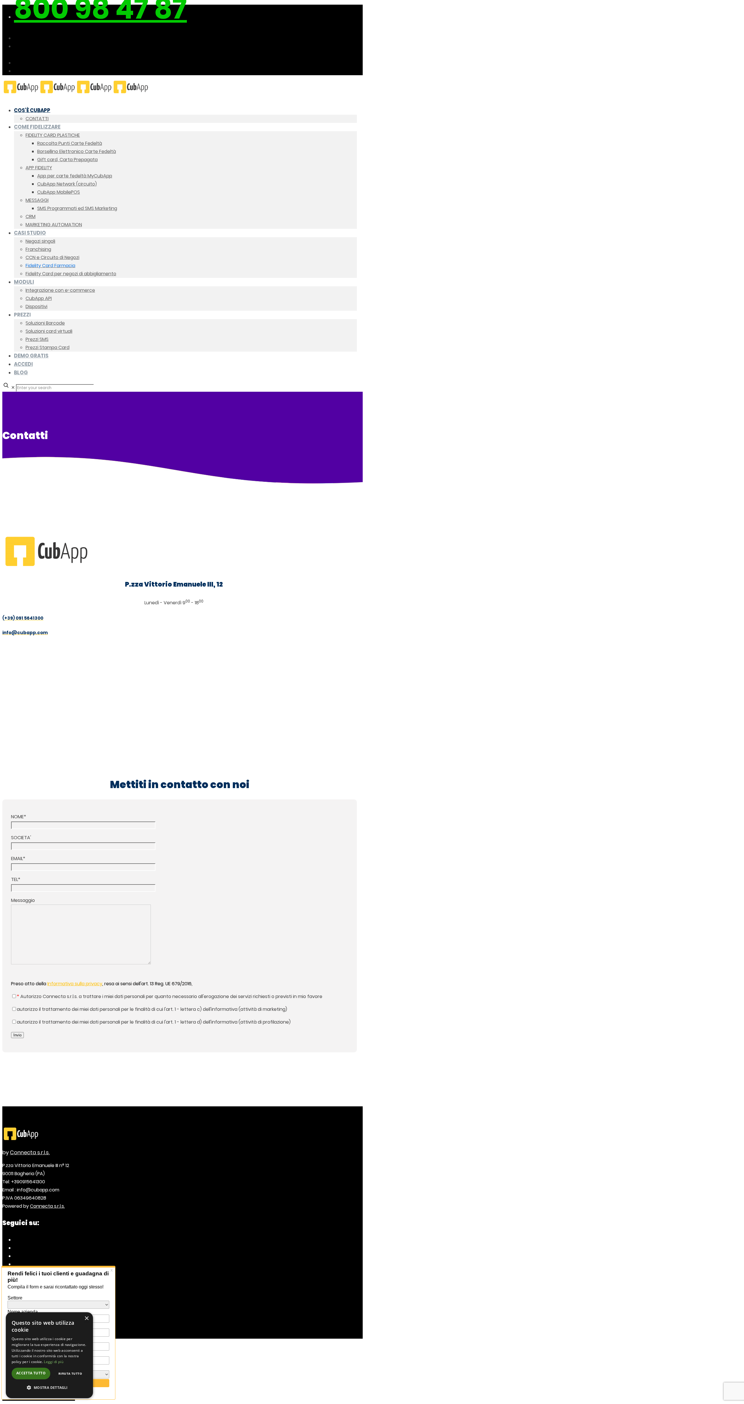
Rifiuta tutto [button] (70, 1373)
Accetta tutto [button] (31, 1373)
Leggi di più (53, 1361)
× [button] (86, 1318)
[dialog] (49, 1355)
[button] (49, 1387)
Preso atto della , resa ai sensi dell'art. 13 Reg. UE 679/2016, (101, 983)
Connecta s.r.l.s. (30, 1152)
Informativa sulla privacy (74, 983)
